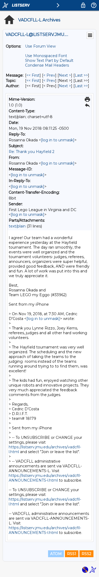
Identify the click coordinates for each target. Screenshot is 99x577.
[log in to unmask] (57, 140)
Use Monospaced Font (46, 55)
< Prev (49, 75)
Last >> (81, 75)
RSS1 (71, 553)
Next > (65, 75)
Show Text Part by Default (49, 60)
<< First (33, 75)
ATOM (56, 553)
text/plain (17, 226)
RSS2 (86, 553)
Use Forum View (40, 46)
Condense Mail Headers (47, 65)
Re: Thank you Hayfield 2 (31, 151)
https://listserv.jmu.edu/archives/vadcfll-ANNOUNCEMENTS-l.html (45, 478)
